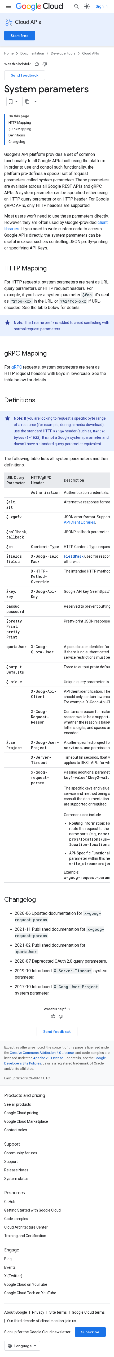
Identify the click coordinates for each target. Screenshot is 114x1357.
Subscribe (90, 1332)
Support (11, 1161)
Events (10, 1267)
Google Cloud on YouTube (25, 1284)
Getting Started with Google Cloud (32, 1210)
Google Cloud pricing (21, 1113)
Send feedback (24, 75)
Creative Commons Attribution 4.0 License (42, 1053)
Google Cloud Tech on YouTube (30, 1293)
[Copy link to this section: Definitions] (40, 401)
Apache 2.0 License (48, 1058)
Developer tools (63, 53)
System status (16, 1178)
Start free (20, 35)
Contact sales (15, 1130)
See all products (17, 1104)
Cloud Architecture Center (26, 1227)
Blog (8, 1259)
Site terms (58, 1312)
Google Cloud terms (88, 1312)
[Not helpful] (45, 64)
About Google (15, 1312)
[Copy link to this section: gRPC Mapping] (52, 354)
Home (9, 53)
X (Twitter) (13, 1276)
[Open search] (76, 6)
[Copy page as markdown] (27, 101)
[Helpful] (37, 64)
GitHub (9, 1202)
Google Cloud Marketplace (26, 1121)
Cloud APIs (28, 22)
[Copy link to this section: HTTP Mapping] (52, 269)
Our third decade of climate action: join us (41, 1321)
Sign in (102, 6)
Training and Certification (25, 1236)
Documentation (32, 53)
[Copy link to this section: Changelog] (41, 900)
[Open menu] (8, 6)
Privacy (38, 1312)
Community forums (20, 1153)
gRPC (16, 367)
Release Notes (16, 1170)
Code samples (16, 1219)
